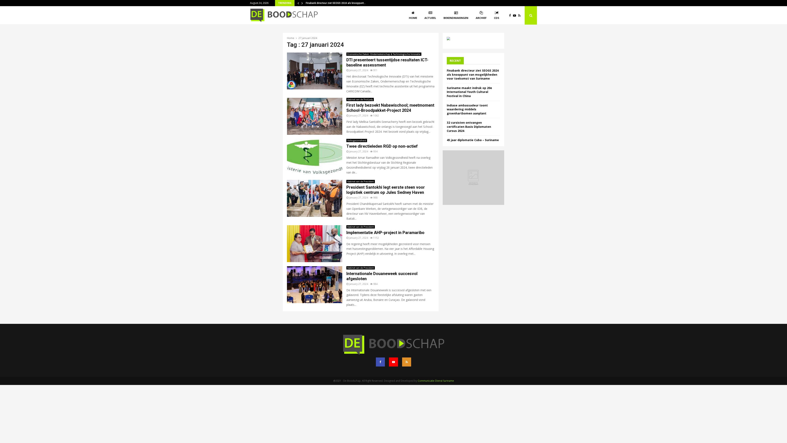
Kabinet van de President (360, 181)
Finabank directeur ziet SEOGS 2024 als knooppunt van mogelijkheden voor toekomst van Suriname (473, 74)
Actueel (430, 18)
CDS (496, 18)
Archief (481, 18)
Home (413, 18)
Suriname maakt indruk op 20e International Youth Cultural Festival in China (469, 92)
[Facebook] (511, 15)
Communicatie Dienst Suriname (436, 380)
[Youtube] (515, 15)
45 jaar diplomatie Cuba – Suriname (473, 140)
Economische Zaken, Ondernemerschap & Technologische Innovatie (383, 54)
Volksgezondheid (356, 140)
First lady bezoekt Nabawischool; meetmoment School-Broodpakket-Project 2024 (390, 108)
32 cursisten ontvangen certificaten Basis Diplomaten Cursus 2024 (469, 126)
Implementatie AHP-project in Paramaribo (385, 232)
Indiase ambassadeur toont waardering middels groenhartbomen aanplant (467, 109)
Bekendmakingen (456, 18)
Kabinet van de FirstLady (360, 99)
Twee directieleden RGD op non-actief (382, 146)
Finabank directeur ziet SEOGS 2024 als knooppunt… (336, 3)
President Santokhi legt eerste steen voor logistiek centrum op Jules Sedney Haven (385, 190)
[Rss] (520, 15)
